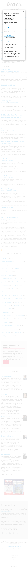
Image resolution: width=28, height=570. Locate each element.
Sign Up (9, 27)
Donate (9, 35)
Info (9, 41)
